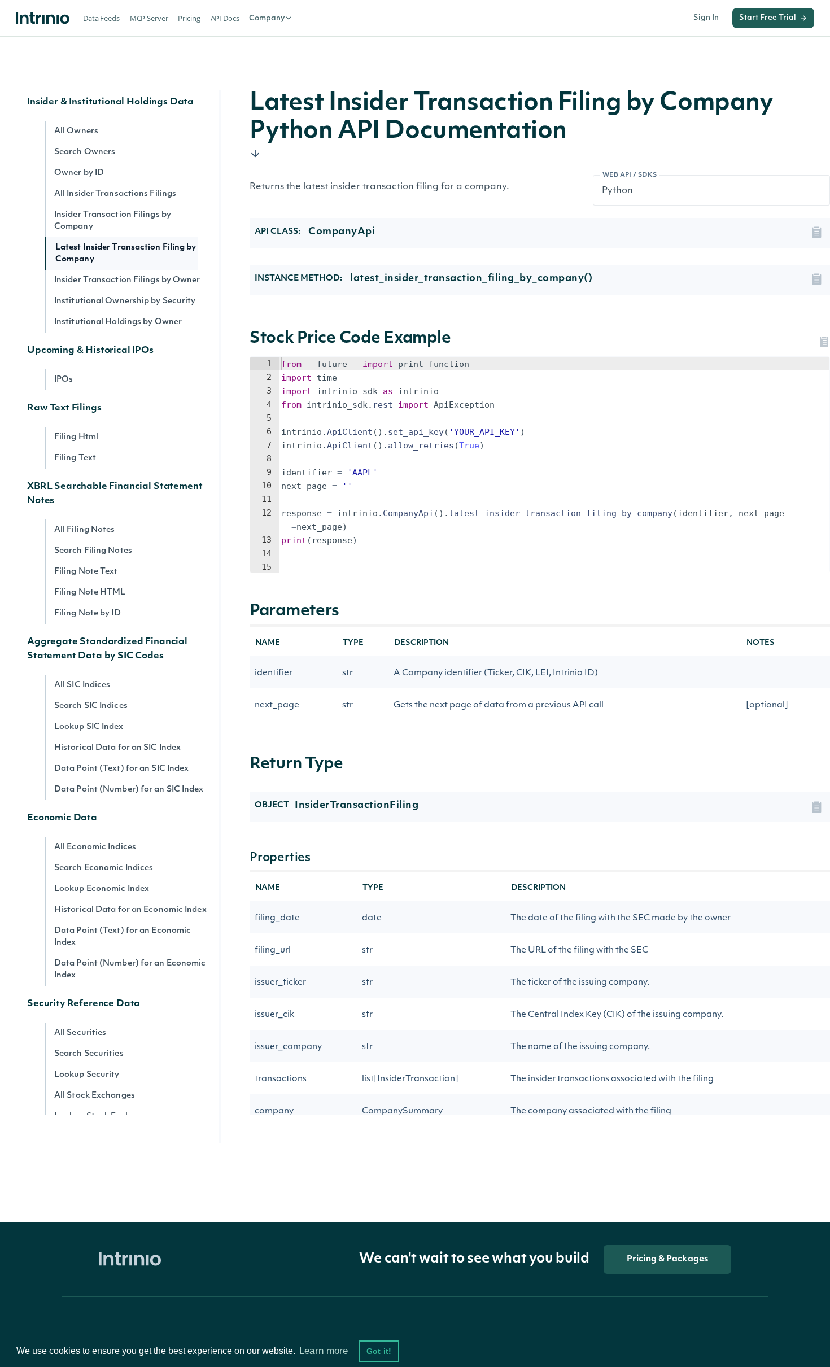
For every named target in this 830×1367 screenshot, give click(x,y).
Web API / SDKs (629, 175)
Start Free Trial (767, 17)
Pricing (189, 18)
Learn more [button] (323, 1351)
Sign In (706, 17)
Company (267, 18)
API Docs (225, 18)
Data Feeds (101, 18)
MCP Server (149, 18)
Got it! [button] (378, 1351)
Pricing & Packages (667, 1259)
